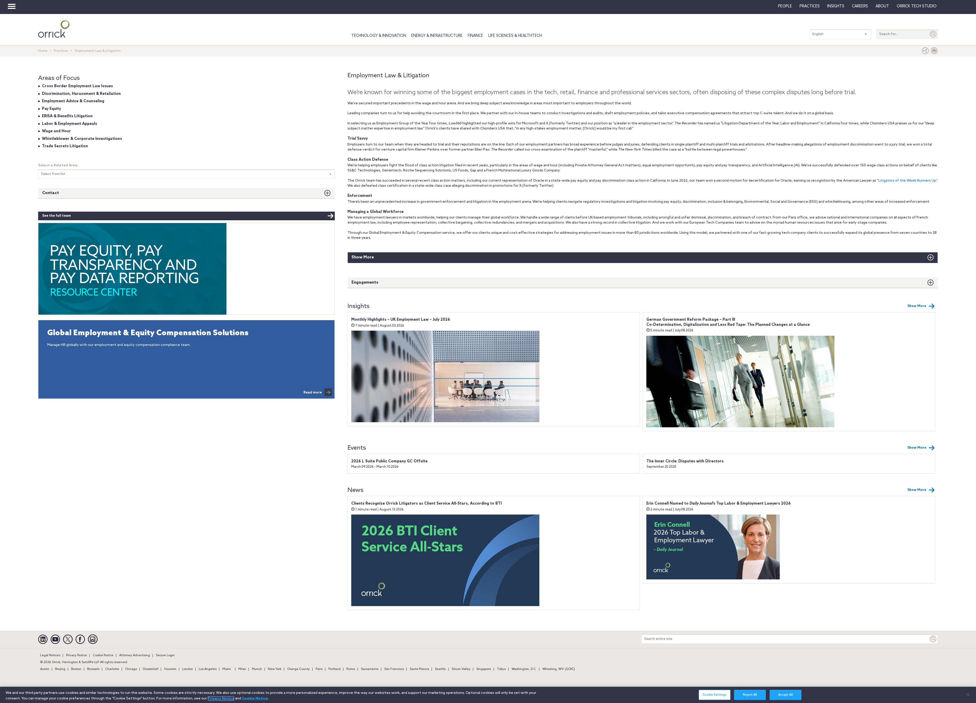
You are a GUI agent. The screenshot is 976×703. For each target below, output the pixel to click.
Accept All (785, 695)
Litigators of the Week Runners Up (907, 181)
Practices (810, 6)
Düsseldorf (150, 669)
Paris (319, 669)
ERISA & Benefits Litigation (67, 116)
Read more (312, 392)
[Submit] (933, 34)
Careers (860, 6)
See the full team (56, 216)
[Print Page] (934, 52)
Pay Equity (51, 109)
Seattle (440, 669)
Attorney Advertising (134, 655)
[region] (488, 695)
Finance (475, 36)
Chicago (131, 669)
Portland (334, 669)
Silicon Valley (461, 669)
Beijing (60, 669)
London (187, 669)
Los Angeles (208, 669)
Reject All (750, 695)
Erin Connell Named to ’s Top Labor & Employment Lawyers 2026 (718, 503)
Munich (257, 669)
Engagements (365, 282)
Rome (350, 669)
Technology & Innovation (378, 36)
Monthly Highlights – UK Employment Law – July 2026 (400, 319)
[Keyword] (933, 639)
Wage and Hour (56, 131)
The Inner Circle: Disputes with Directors (685, 461)
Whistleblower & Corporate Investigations (82, 139)
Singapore (483, 669)
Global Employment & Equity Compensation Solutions (147, 333)
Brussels (93, 669)
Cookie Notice (103, 655)
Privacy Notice (76, 655)
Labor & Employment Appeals (69, 124)
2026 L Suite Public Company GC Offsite (389, 461)
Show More (363, 257)
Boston (76, 669)
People (785, 6)
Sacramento (369, 669)
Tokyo (501, 669)
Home (43, 51)
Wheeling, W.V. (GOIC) (558, 669)
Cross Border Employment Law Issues (77, 86)
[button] (925, 52)
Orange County (298, 669)
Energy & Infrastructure (437, 36)
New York (274, 669)
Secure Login (165, 655)
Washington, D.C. (524, 669)
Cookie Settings (714, 695)
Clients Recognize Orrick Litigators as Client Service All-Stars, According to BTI (426, 503)
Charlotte (112, 669)
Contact (50, 193)
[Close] (967, 694)
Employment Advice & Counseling (73, 101)
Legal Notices (50, 655)
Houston (170, 669)
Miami (226, 669)
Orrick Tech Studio (917, 6)
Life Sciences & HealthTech (515, 36)
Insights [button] (835, 6)
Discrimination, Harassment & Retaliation (81, 94)
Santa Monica (419, 669)
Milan (242, 669)
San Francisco (394, 669)
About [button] (882, 6)
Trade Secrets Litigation (65, 146)
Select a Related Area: (58, 165)
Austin (44, 669)
